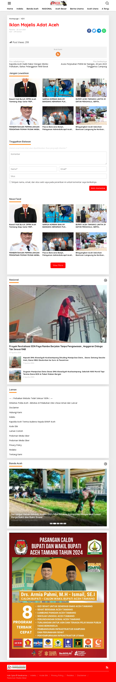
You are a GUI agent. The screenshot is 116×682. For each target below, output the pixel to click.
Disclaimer (14, 407)
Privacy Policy (15, 445)
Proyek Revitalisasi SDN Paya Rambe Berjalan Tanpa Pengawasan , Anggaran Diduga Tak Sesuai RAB (56, 348)
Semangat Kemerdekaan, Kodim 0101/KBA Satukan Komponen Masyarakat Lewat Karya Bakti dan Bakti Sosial (56, 516)
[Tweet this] (94, 31)
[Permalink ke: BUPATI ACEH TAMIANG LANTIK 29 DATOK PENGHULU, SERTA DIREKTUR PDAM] (91, 87)
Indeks (12, 417)
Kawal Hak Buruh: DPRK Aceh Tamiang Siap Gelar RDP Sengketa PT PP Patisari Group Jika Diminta (23, 100)
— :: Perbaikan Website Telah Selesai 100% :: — (31, 398)
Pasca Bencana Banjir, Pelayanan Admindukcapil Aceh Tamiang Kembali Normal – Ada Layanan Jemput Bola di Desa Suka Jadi (57, 128)
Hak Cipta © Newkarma (17, 675)
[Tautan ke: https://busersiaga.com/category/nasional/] (105, 280)
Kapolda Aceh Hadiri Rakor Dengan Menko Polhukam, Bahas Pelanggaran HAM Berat (28, 64)
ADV (10, 32)
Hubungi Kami (15, 412)
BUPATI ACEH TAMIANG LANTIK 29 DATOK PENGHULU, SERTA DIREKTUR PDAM (91, 100)
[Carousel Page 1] (51, 523)
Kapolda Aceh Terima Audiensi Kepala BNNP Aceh (32, 421)
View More (58, 265)
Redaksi (12, 449)
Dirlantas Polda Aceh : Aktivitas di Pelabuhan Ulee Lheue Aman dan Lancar (43, 403)
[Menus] (9, 3)
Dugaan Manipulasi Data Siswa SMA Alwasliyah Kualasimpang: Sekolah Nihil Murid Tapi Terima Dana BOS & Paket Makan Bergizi (63, 372)
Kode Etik (13, 426)
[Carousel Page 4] (61, 523)
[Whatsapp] (104, 31)
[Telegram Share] (99, 31)
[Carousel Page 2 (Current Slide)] (54, 523)
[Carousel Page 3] (58, 523)
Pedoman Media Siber (19, 435)
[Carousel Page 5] (64, 523)
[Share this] (89, 31)
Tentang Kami (15, 454)
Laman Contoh (16, 431)
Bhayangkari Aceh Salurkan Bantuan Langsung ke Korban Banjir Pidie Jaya (90, 128)
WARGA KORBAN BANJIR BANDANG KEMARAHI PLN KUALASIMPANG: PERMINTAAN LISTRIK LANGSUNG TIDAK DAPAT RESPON (57, 100)
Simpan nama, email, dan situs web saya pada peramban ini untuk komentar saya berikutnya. (54, 182)
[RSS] (58, 54)
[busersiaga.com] (58, 3)
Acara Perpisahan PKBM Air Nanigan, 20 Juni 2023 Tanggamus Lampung (84, 64)
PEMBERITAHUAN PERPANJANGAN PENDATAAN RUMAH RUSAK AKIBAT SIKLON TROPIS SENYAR (24, 128)
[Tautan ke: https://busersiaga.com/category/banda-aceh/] (105, 464)
